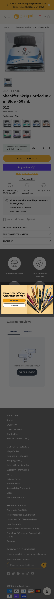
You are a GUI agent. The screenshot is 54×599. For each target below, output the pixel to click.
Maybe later (14, 305)
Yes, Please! (14, 300)
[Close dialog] (50, 287)
